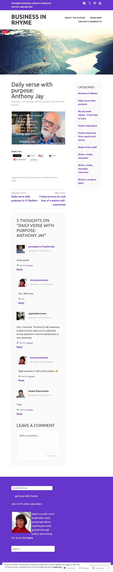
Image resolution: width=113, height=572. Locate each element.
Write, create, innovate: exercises (85, 168)
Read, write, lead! (87, 147)
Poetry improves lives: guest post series (87, 136)
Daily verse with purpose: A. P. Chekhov (24, 197)
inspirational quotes (49, 177)
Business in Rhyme (28, 19)
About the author (75, 18)
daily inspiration (33, 177)
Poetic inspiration (87, 125)
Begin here (96, 18)
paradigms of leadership (41, 246)
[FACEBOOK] (84, 3)
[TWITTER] (89, 3)
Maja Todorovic (36, 102)
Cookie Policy (58, 567)
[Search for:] (33, 548)
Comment (50, 456)
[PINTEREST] (94, 3)
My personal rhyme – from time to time (88, 115)
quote (13, 180)
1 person (29, 265)
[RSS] (100, 3)
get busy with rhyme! (26, 496)
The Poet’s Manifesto (90, 21)
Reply (20, 269)
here (30, 537)
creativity (22, 177)
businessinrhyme (39, 280)
